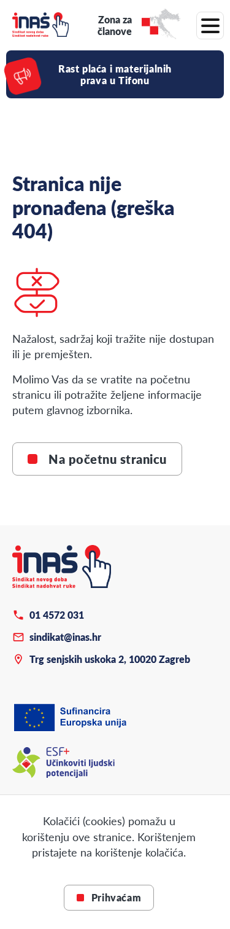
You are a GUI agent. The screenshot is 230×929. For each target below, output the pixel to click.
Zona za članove (115, 25)
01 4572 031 (56, 615)
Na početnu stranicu (107, 459)
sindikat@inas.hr (65, 637)
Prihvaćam (116, 897)
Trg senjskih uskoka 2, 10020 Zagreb (109, 659)
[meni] (210, 25)
